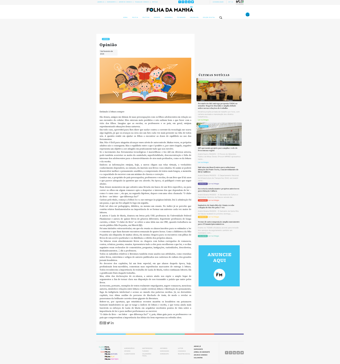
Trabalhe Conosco (142, 2)
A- (232, 2)
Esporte (157, 17)
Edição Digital (209, 17)
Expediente (111, 2)
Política (146, 17)
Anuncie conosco (125, 2)
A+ (229, 2)
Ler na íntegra (203, 120)
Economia (169, 17)
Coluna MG (194, 17)
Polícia (135, 17)
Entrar (155, 2)
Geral (125, 17)
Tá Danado (181, 17)
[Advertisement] (219, 50)
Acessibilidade (218, 2)
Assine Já (100, 2)
